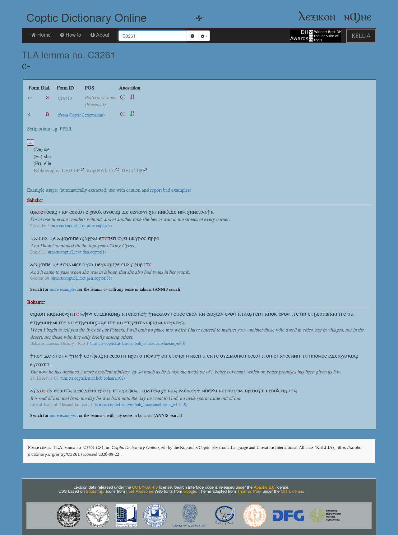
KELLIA (361, 35)
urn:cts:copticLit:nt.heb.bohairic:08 (92, 378)
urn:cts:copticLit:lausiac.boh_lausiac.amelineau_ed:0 (137, 343)
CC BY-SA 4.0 (145, 487)
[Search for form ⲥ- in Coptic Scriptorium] (122, 97)
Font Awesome (139, 491)
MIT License (292, 491)
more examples (63, 289)
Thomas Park (249, 491)
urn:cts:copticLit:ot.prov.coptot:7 (81, 226)
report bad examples (170, 190)
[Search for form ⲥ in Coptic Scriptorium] (122, 114)
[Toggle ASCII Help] (192, 35)
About (102, 34)
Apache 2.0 (264, 487)
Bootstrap (94, 491)
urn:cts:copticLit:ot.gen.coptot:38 (81, 278)
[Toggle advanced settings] (204, 35)
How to (73, 34)
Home (44, 34)
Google (189, 491)
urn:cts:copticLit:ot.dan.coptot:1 (76, 252)
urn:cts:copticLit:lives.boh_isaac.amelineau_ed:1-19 (140, 405)
